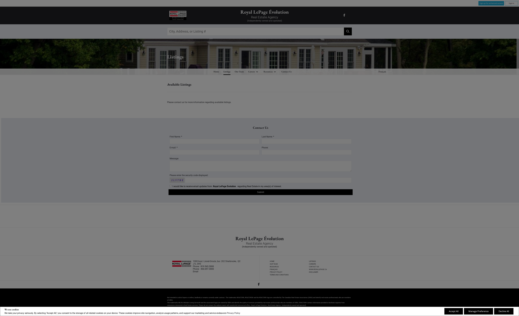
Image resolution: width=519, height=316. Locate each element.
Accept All (453, 311)
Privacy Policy (233, 313)
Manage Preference (478, 311)
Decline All (504, 311)
